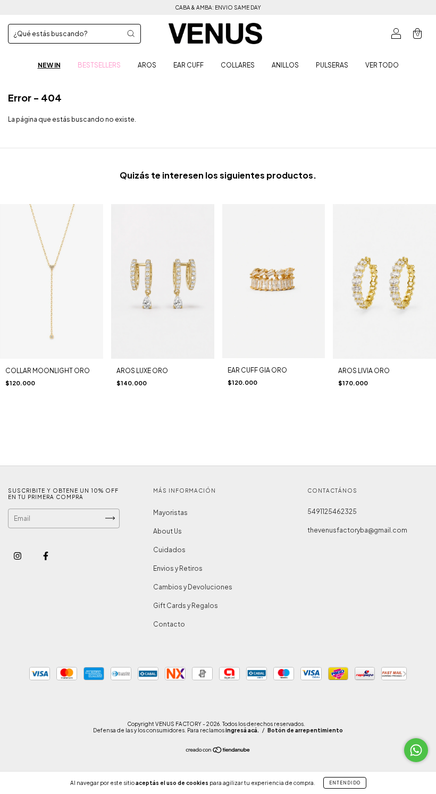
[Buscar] (131, 33)
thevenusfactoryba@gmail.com (357, 530)
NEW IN (49, 65)
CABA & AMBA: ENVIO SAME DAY (218, 7)
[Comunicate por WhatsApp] (416, 750)
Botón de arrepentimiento (305, 730)
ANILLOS (285, 65)
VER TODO (382, 65)
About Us (167, 531)
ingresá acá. (242, 730)
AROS (147, 65)
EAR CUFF (188, 65)
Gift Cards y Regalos (185, 606)
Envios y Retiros (178, 568)
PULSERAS (332, 65)
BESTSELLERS (99, 65)
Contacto (169, 624)
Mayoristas (170, 513)
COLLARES (238, 65)
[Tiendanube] (218, 751)
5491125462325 (332, 512)
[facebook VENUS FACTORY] (45, 556)
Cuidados (169, 550)
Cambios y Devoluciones (192, 587)
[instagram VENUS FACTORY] (18, 556)
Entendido (344, 782)
